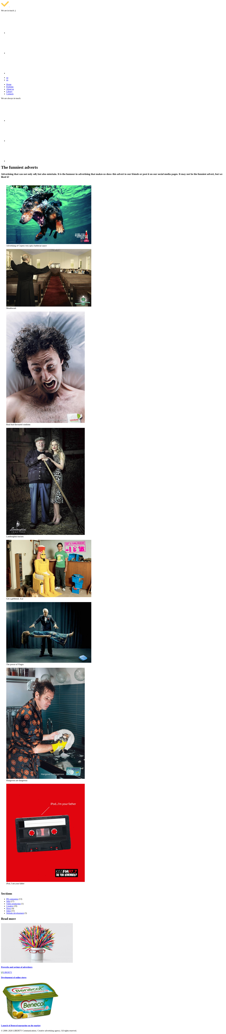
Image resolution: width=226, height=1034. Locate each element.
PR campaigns (12, 899)
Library (9, 91)
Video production (13, 904)
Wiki (8, 901)
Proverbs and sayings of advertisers (16, 967)
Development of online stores (13, 977)
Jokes (8, 911)
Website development (15, 913)
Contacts (9, 94)
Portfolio (9, 87)
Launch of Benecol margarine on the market (20, 1025)
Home (8, 84)
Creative (9, 906)
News (8, 908)
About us (10, 89)
